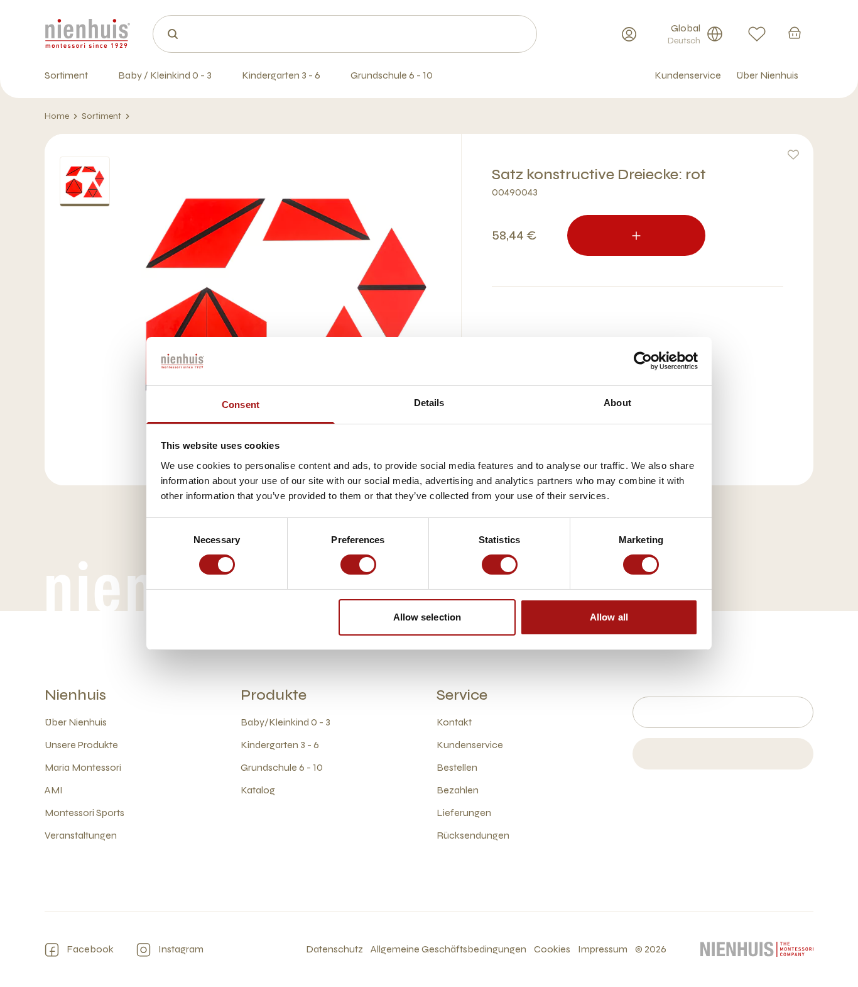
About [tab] (617, 402)
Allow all (609, 617)
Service (462, 695)
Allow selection (427, 617)
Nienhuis (75, 695)
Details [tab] (429, 402)
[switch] (358, 564)
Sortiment (101, 116)
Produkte (274, 695)
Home (57, 116)
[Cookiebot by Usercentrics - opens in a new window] (643, 360)
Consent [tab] (240, 404)
